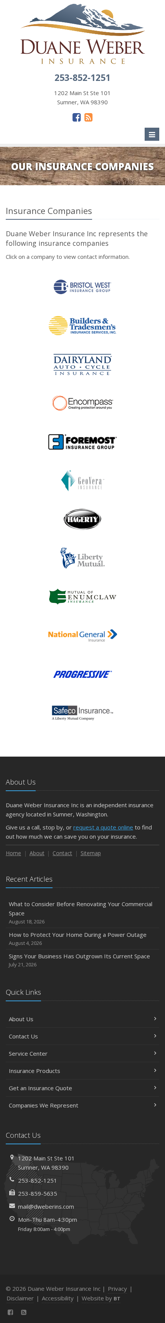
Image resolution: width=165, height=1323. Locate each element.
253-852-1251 (37, 1180)
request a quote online (103, 827)
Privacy (117, 1288)
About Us (21, 1019)
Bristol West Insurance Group (82, 287)
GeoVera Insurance (82, 480)
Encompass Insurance (82, 403)
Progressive (82, 674)
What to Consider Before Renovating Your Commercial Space (80, 912)
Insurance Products (34, 1071)
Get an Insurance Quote (40, 1088)
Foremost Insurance (82, 442)
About (37, 853)
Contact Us (23, 1036)
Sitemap (91, 853)
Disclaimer (20, 1298)
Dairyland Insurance (82, 364)
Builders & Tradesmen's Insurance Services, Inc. (82, 325)
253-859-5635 (37, 1193)
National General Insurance (82, 635)
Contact (62, 853)
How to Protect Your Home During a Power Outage (78, 938)
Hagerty (82, 519)
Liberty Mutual (82, 558)
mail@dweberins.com (46, 1206)
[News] (88, 116)
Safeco (82, 713)
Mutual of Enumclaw (82, 596)
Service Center (28, 1053)
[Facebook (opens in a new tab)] (77, 116)
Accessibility (58, 1298)
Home (13, 853)
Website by (101, 1298)
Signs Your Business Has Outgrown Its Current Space (79, 960)
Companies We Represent (43, 1105)
